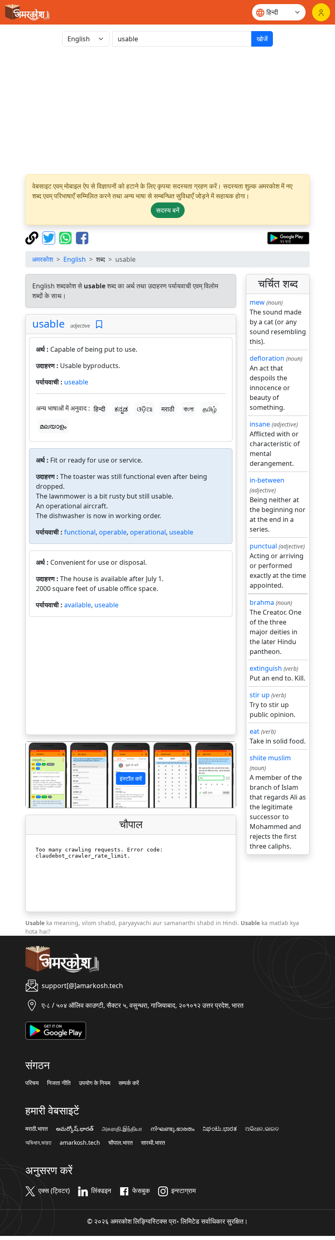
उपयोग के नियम (94, 1083)
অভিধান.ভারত (38, 1142)
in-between (267, 480)
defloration (267, 358)
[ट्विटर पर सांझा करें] (49, 237)
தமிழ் (210, 408)
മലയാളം (53, 426)
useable (76, 381)
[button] (41, 775)
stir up (260, 694)
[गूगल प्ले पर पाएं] (288, 237)
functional (80, 532)
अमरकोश (42, 259)
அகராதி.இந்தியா (122, 1128)
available (77, 604)
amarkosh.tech (80, 1142)
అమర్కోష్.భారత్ (75, 1128)
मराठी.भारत (36, 1128)
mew (257, 302)
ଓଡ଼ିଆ (144, 408)
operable (113, 532)
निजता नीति (59, 1083)
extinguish (266, 668)
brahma (262, 602)
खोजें (262, 38)
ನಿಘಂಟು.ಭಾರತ (220, 1128)
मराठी (167, 408)
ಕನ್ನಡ (121, 408)
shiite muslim (270, 757)
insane (260, 424)
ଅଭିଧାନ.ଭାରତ (262, 1128)
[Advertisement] (167, 110)
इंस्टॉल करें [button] (131, 778)
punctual (263, 545)
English (74, 259)
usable (48, 324)
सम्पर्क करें (128, 1083)
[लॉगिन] (321, 12)
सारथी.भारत (153, 1142)
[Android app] (55, 1029)
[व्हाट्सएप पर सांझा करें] (66, 237)
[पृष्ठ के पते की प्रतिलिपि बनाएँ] (32, 237)
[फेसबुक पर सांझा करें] (82, 237)
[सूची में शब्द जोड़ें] (99, 324)
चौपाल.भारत (120, 1142)
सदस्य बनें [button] (167, 210)
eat (254, 731)
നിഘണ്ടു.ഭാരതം (172, 1128)
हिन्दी (99, 408)
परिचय (32, 1083)
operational (148, 532)
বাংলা (188, 408)
